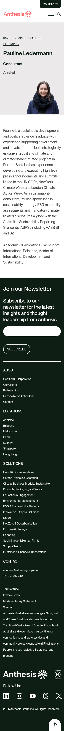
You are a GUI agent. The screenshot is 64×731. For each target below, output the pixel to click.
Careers (8, 402)
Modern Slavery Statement (19, 601)
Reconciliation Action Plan (18, 396)
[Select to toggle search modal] (59, 14)
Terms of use (11, 589)
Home (6, 38)
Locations (13, 411)
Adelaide (8, 420)
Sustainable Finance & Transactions (24, 552)
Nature (7, 518)
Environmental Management (20, 500)
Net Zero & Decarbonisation (20, 523)
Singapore (9, 448)
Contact (11, 561)
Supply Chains (12, 546)
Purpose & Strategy (15, 529)
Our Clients (10, 384)
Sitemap (8, 607)
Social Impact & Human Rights (21, 540)
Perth (6, 437)
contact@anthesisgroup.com (21, 570)
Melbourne (10, 431)
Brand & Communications (18, 472)
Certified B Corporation (17, 379)
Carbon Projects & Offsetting (20, 478)
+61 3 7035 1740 (13, 576)
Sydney (8, 443)
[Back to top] (55, 725)
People (20, 38)
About (9, 370)
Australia (48, 4)
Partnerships (11, 390)
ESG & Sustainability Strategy (21, 506)
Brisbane (8, 425)
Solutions (13, 463)
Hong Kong (10, 454)
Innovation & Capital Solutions (21, 512)
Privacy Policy (11, 595)
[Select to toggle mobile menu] (51, 14)
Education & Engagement (18, 495)
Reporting (9, 535)
